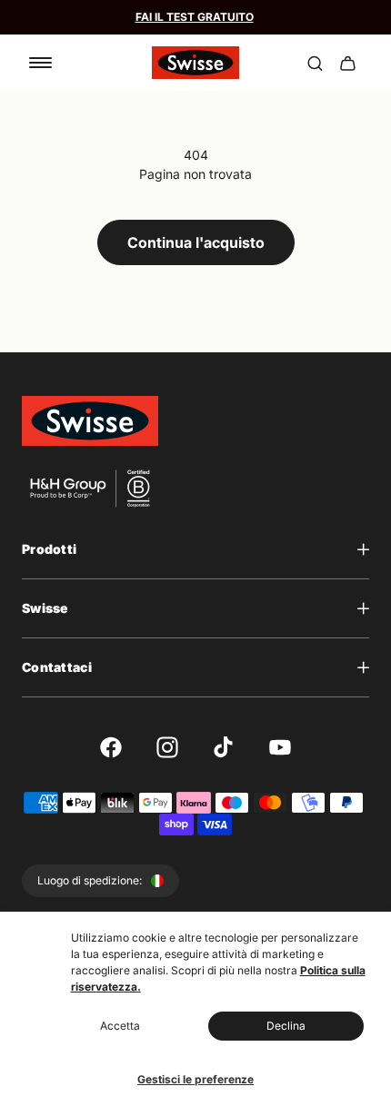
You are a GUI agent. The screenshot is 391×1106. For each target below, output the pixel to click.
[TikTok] (224, 747)
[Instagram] (167, 747)
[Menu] (40, 62)
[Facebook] (111, 747)
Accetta (120, 1025)
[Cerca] (314, 62)
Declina (286, 1025)
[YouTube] (280, 747)
